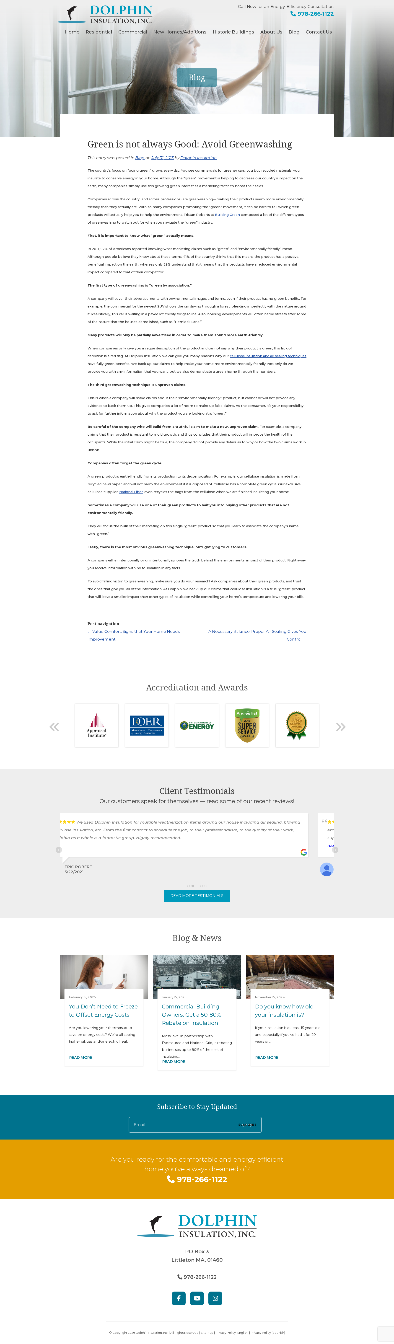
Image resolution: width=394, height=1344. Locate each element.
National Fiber (131, 492)
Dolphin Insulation (198, 157)
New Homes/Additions (180, 32)
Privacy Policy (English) (232, 1332)
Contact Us (319, 32)
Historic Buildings (233, 32)
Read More (80, 1057)
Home (72, 32)
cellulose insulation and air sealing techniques (268, 356)
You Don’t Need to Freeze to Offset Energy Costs (103, 1010)
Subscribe (247, 1124)
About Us (271, 32)
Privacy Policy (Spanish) (268, 1332)
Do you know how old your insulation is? (284, 1010)
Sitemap (207, 1332)
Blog (294, 32)
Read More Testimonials (197, 896)
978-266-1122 (315, 14)
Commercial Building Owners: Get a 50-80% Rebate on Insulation (191, 1014)
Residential (99, 32)
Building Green (227, 215)
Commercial (132, 32)
